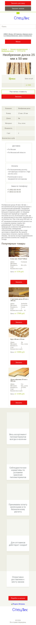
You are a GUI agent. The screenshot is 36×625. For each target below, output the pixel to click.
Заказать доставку (18, 3)
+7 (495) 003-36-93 (14, 190)
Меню (18, 42)
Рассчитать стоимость (18, 92)
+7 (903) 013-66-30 (14, 192)
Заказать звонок (18, 8)
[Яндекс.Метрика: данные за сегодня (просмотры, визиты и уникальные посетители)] (18, 604)
